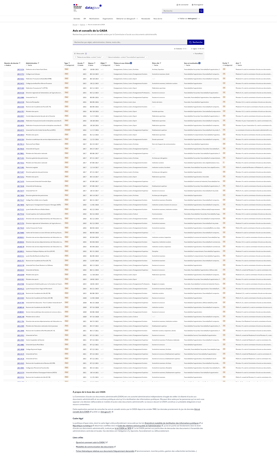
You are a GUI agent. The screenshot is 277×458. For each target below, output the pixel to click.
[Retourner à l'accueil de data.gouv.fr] (93, 7)
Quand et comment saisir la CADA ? (90, 442)
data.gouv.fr (106, 411)
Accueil (75, 25)
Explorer (82, 25)
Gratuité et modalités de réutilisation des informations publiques (172, 423)
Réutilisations (94, 19)
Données (77, 19)
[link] (182, 5)
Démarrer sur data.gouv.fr (125, 19)
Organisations (108, 19)
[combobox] (182, 11)
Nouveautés (145, 19)
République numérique (82, 425)
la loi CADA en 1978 (123, 428)
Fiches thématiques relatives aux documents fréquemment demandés (105, 451)
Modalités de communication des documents (95, 446)
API (85, 19)
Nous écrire (158, 19)
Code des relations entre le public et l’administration (139, 425)
